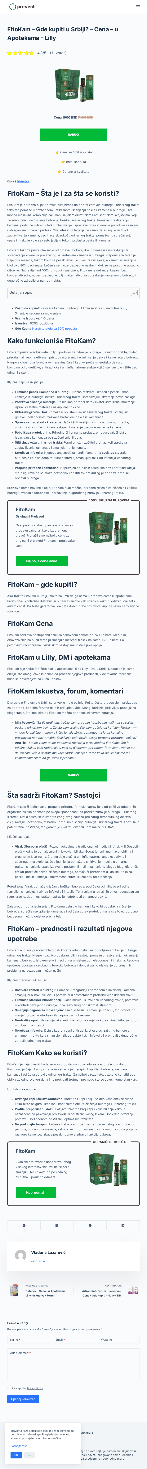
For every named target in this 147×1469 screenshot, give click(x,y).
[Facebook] (24, 1225)
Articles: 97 (38, 1261)
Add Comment (21, 1353)
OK (16, 1455)
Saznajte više (19, 1445)
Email (60, 1339)
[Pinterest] (90, 1225)
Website (106, 1339)
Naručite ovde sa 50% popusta (54, 328)
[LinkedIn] (123, 1225)
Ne (29, 1455)
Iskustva (23, 181)
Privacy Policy (35, 1388)
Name (15, 1339)
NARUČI (73, 134)
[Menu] (138, 6)
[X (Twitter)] (57, 1225)
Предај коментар (23, 1399)
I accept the (27, 1388)
